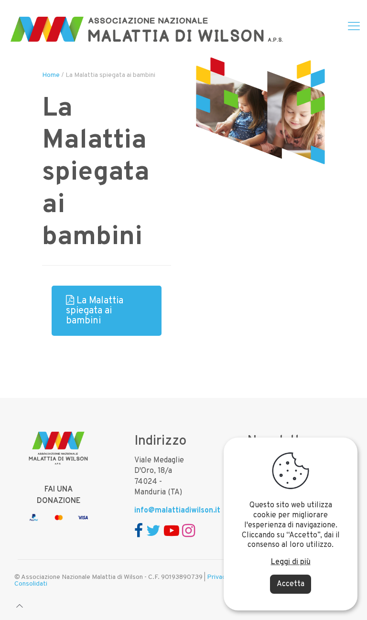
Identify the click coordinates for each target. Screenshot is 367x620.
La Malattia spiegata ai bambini (94, 311)
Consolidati (30, 584)
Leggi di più (291, 562)
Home (51, 75)
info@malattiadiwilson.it (177, 510)
